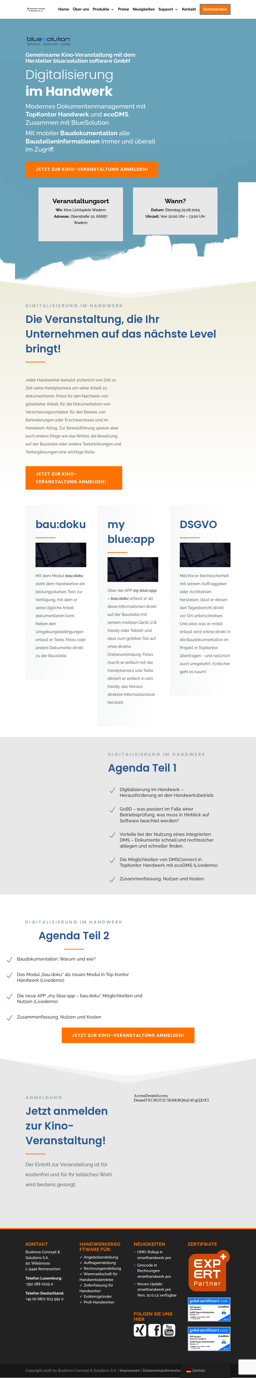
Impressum (130, 1370)
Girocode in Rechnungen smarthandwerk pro (154, 1271)
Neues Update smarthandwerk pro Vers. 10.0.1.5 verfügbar (156, 1290)
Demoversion (215, 9)
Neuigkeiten (144, 9)
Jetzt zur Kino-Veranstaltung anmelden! (92, 169)
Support (165, 9)
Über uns (81, 9)
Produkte (101, 9)
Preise (123, 9)
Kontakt (189, 9)
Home (63, 9)
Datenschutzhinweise (162, 1370)
